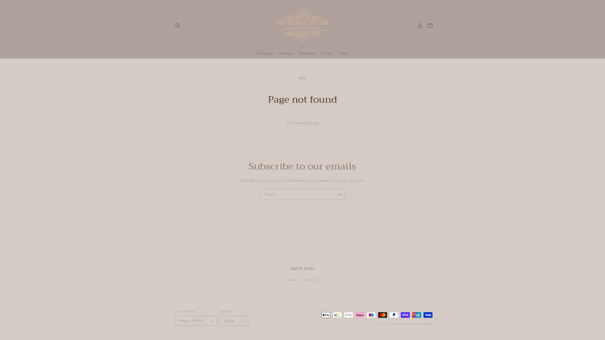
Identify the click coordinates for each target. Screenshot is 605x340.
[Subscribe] (339, 194)
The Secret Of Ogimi (397, 324)
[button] (178, 25)
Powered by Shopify (421, 324)
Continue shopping (302, 123)
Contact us (310, 280)
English (229, 320)
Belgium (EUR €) (191, 320)
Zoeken (292, 280)
